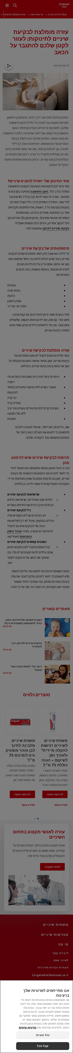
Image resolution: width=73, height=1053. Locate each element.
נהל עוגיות (43, 1035)
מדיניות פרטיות (27, 1027)
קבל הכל (42, 1046)
